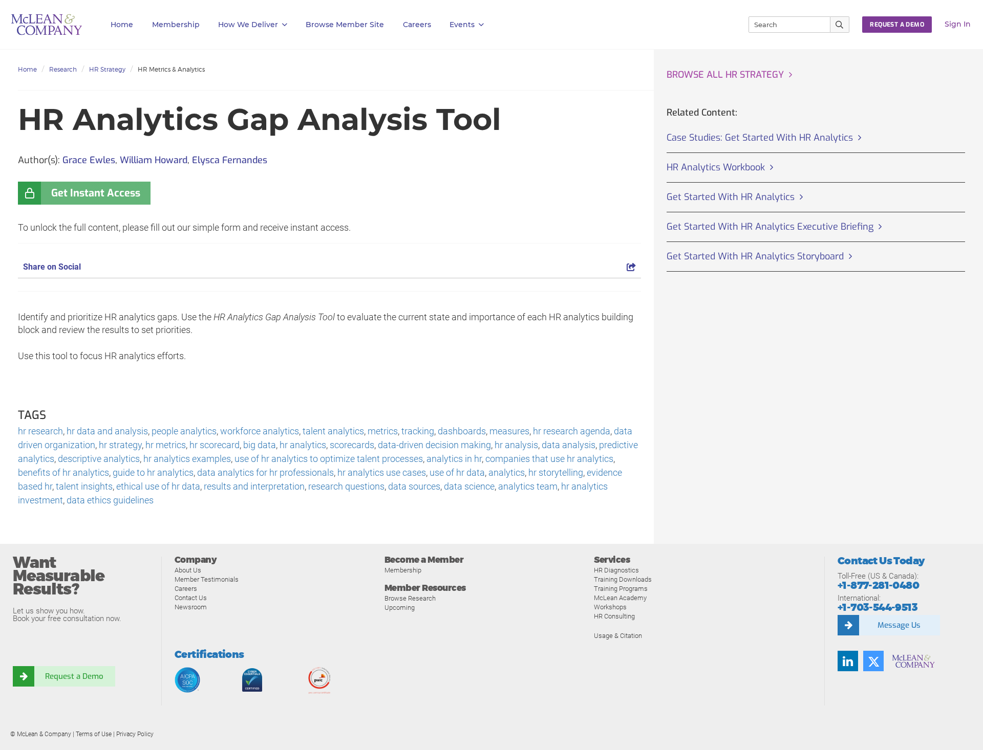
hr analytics (303, 444)
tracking (417, 431)
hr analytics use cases (381, 472)
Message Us (899, 625)
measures (509, 431)
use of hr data (457, 472)
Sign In (958, 24)
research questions (346, 486)
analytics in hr (454, 458)
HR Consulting (614, 616)
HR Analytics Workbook (716, 167)
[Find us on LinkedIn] (848, 661)
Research (63, 69)
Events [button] (462, 24)
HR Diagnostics (616, 570)
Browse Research (410, 598)
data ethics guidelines (110, 500)
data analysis (568, 444)
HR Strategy (107, 69)
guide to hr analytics (153, 472)
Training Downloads (623, 579)
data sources (414, 486)
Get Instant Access (95, 193)
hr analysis (516, 444)
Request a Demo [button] (897, 24)
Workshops (610, 607)
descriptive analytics (99, 458)
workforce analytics (259, 431)
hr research (40, 431)
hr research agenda (571, 431)
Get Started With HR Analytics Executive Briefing (770, 226)
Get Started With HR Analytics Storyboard (755, 256)
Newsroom (191, 607)
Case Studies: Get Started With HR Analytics (760, 137)
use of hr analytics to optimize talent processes (328, 458)
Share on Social (52, 267)
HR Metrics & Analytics (171, 69)
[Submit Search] (839, 24)
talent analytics (333, 431)
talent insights (84, 486)
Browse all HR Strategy (725, 75)
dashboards (462, 431)
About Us (188, 570)
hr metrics (165, 444)
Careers (186, 588)
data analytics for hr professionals (265, 472)
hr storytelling (555, 472)
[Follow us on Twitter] (873, 661)
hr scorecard (214, 444)
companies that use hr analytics (549, 458)
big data (259, 444)
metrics (383, 431)
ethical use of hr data (158, 486)
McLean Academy (620, 598)
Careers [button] (417, 24)
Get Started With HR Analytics (731, 197)
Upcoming (399, 607)
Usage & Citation (618, 635)
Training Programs (621, 588)
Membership (176, 24)
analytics (506, 472)
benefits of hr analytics (63, 472)
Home (122, 24)
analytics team (528, 486)
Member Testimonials (207, 579)
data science (469, 486)
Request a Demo (74, 676)
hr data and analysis (107, 431)
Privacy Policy (135, 734)
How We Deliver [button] (248, 24)
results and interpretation (254, 486)
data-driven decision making (434, 444)
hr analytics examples (187, 458)
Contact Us (191, 598)
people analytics (184, 431)
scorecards (352, 444)
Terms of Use (94, 734)
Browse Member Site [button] (345, 24)
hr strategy (120, 444)
